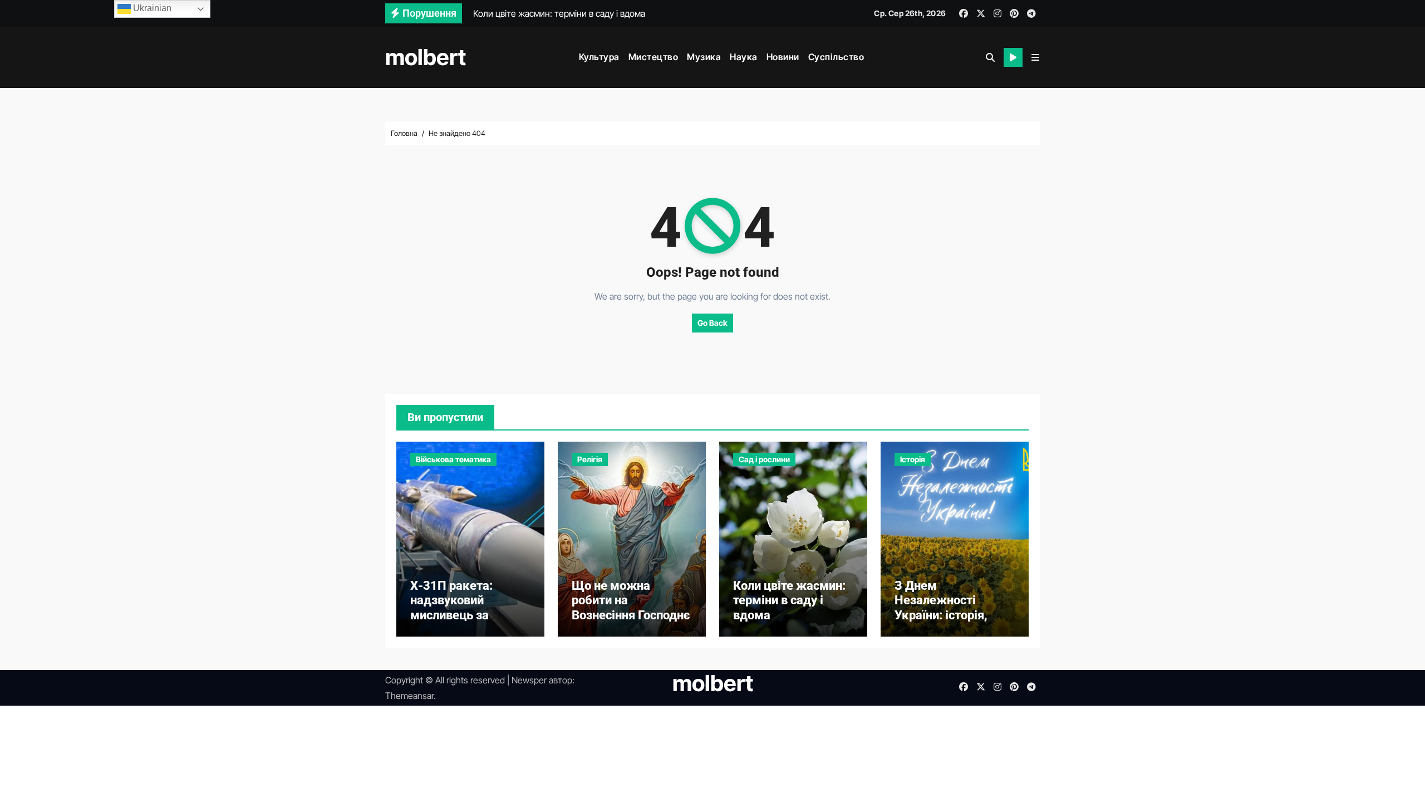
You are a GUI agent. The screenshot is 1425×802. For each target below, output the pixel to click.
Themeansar (409, 695)
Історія (912, 459)
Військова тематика (453, 459)
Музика (704, 56)
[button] (1035, 57)
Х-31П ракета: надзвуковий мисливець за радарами (451, 608)
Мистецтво (653, 56)
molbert (425, 57)
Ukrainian (151, 8)
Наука (744, 56)
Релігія (589, 459)
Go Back (712, 322)
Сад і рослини (764, 459)
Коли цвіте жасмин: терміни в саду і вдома (789, 600)
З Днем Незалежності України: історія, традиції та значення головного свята (954, 615)
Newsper (529, 680)
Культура (599, 56)
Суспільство (836, 56)
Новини (782, 56)
